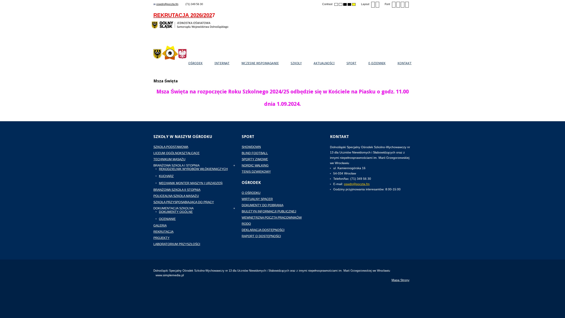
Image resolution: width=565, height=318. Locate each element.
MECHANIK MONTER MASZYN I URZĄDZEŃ (190, 183)
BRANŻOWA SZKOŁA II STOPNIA (176, 189)
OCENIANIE (167, 219)
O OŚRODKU (251, 193)
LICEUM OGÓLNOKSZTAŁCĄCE (176, 153)
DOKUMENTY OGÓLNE (176, 212)
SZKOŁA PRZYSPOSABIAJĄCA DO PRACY (183, 202)
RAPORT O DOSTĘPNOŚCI (261, 236)
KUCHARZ (166, 176)
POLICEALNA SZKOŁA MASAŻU (176, 196)
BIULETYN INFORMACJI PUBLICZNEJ (269, 211)
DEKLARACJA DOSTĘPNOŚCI (263, 230)
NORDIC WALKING (255, 165)
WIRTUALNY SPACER (257, 199)
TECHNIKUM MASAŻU (169, 159)
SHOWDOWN (251, 147)
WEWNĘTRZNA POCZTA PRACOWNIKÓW (272, 217)
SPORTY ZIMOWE (255, 159)
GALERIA (160, 225)
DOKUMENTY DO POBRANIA (262, 205)
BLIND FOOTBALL (255, 153)
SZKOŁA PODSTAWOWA (170, 147)
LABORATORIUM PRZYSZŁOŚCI (176, 244)
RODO (246, 223)
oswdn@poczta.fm (167, 4)
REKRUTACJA (163, 231)
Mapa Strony (400, 280)
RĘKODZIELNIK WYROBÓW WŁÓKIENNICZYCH (193, 169)
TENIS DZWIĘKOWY (256, 171)
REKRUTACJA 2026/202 (182, 15)
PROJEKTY (161, 238)
